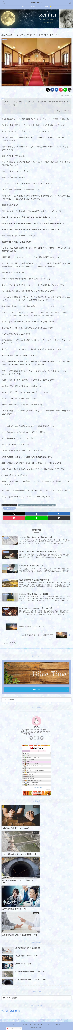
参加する (48, 789)
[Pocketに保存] (61, 90)
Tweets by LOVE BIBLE (11, 1011)
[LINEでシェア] (65, 90)
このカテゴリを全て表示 (36, 787)
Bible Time (36, 689)
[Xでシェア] (48, 90)
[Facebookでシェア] (52, 90)
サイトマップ (38, 1024)
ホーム (15, 1024)
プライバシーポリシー (54, 1024)
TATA (37, 727)
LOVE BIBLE (36, 2)
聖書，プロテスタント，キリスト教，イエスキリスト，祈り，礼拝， (37, 505)
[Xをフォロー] (34, 738)
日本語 (11, 1028)
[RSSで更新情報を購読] (42, 738)
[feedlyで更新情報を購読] (38, 738)
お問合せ (25, 1024)
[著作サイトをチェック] (31, 738)
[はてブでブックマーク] (56, 90)
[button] (69, 90)
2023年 (5, 505)
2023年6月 (13, 505)
